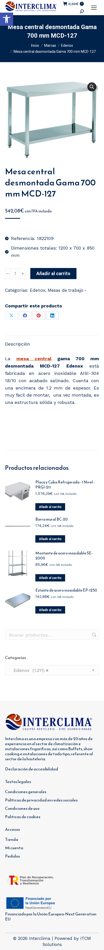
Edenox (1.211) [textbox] (28, 670)
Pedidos (12, 856)
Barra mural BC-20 (51, 519)
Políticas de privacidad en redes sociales (41, 799)
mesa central (33, 358)
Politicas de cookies (22, 816)
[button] (6, 19)
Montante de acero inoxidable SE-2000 (64, 556)
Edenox (37, 290)
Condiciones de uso (22, 808)
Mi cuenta (14, 847)
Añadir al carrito (53, 273)
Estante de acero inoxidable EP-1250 (66, 590)
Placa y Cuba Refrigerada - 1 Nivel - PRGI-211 (65, 485)
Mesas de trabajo (65, 290)
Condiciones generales (25, 791)
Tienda (11, 839)
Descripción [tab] (17, 344)
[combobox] (52, 670)
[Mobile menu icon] (94, 8)
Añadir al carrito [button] (50, 507)
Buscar (93, 635)
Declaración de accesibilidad (31, 769)
